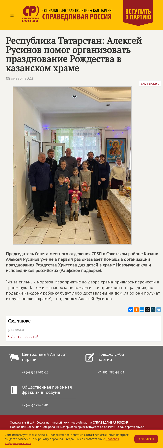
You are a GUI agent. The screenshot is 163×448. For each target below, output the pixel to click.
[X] (147, 309)
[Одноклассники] (136, 309)
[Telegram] (158, 309)
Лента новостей (24, 336)
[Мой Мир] (142, 309)
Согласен (146, 439)
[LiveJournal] (153, 309)
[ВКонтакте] (130, 309)
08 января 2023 (19, 78)
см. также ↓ (150, 83)
